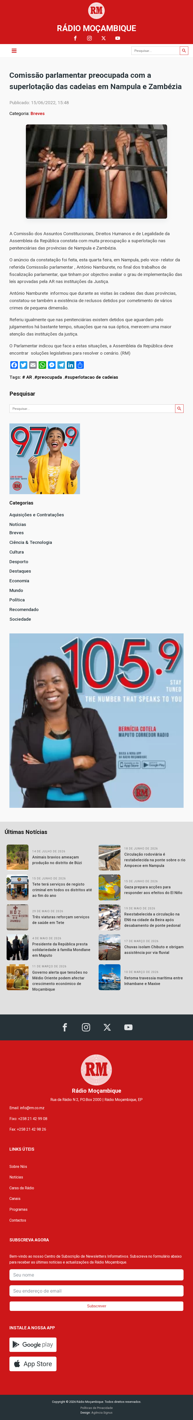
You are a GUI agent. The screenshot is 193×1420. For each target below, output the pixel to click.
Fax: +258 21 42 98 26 (27, 1129)
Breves (38, 113)
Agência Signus (102, 1412)
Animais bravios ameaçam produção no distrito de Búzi (57, 860)
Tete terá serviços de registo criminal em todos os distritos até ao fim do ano (62, 890)
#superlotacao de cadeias (91, 377)
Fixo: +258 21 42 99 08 (28, 1118)
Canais (14, 1198)
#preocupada (48, 377)
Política (17, 600)
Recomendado (24, 609)
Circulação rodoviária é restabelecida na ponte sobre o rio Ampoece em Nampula (154, 860)
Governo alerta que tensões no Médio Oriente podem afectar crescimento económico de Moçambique (60, 981)
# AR (27, 377)
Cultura (16, 552)
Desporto (18, 561)
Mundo (16, 590)
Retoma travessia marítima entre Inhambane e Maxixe (153, 981)
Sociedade (20, 619)
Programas (18, 1209)
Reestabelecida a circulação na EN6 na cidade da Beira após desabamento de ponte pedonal (152, 920)
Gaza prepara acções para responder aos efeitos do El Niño (153, 890)
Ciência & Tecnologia (30, 542)
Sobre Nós (18, 1166)
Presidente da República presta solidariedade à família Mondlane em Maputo (61, 950)
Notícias (17, 524)
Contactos (17, 1220)
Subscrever (96, 1306)
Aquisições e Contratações (36, 514)
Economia (19, 580)
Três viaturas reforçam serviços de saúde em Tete (60, 920)
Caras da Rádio (21, 1188)
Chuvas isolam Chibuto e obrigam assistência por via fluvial (154, 950)
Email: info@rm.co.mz (26, 1108)
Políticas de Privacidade (96, 1408)
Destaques (20, 571)
